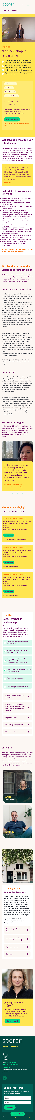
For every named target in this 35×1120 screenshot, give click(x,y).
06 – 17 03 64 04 (10, 1062)
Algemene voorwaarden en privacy (23, 1117)
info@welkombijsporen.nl (11, 1064)
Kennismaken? (17, 1114)
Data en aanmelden (12, 119)
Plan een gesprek (12, 1021)
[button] (12, 493)
